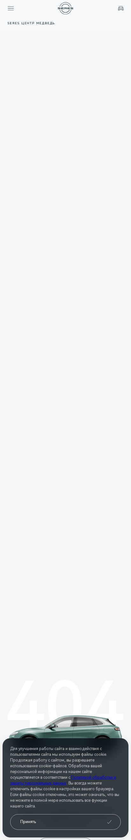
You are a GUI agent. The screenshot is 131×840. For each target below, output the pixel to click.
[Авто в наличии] (120, 8)
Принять (28, 822)
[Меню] (11, 8)
